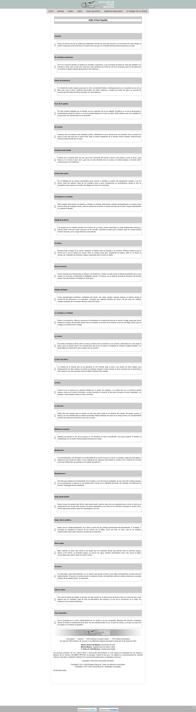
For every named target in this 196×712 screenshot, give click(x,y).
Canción (58, 36)
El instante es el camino (64, 197)
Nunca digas (59, 543)
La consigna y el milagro (64, 313)
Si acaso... (58, 566)
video (79, 11)
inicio (50, 11)
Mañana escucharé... (62, 429)
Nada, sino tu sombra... (63, 520)
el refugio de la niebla (137, 11)
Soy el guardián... (61, 613)
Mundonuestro (60, 473)
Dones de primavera (62, 80)
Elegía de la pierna (61, 220)
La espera (58, 336)
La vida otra (59, 406)
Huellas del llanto (61, 290)
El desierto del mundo (63, 150)
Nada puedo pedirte (62, 497)
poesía (60, 11)
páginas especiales (113, 11)
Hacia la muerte (61, 266)
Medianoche (59, 450)
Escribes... (59, 243)
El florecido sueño (61, 173)
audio (70, 11)
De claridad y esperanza (64, 57)
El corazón (59, 127)
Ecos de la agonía (61, 104)
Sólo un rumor (60, 590)
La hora (57, 383)
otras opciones (93, 11)
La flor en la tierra (61, 359)
